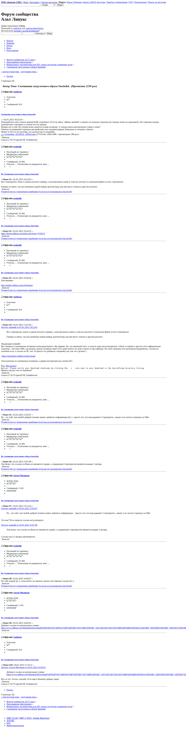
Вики (25, 2)
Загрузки (101, 2)
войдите (17, 28)
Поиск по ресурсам (157, 2)
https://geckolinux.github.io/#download (18, 356)
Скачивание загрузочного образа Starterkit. (18, 114)
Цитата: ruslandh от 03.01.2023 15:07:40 (19, 525)
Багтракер (34, 2)
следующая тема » (28, 71)
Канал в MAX (90, 2)
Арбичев (17, 92)
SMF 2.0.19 (12, 718)
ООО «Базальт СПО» (11, 2)
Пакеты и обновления (117, 2)
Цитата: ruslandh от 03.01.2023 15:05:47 (19, 508)
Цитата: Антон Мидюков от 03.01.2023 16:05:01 (23, 667)
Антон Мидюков (21, 475)
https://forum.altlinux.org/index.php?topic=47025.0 (23, 233)
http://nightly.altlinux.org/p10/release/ (17, 285)
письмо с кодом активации (26, 31)
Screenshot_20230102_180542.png (20, 134)
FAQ (131, 2)
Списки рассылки (49, 2)
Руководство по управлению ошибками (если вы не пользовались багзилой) (36, 191)
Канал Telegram (74, 2)
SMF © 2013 (25, 718)
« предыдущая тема (10, 71)
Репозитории (141, 2)
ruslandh (17, 146)
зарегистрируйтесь (34, 28)
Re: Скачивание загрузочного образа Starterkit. (20, 174)
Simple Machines (41, 718)
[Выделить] (11, 366)
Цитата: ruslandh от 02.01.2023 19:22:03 (19, 327)
